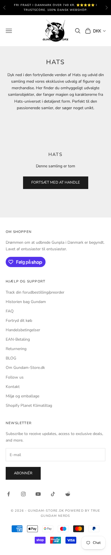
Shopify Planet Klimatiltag (29, 405)
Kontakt (13, 386)
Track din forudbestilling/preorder (35, 292)
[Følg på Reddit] (68, 494)
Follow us (15, 377)
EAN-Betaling (18, 339)
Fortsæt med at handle (55, 182)
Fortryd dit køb (19, 320)
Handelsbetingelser (23, 330)
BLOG (11, 358)
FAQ (10, 311)
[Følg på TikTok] (53, 494)
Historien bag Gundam (26, 301)
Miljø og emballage (22, 396)
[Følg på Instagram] (23, 494)
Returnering (16, 348)
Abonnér (23, 473)
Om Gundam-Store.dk (25, 367)
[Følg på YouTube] (38, 494)
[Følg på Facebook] (8, 494)
